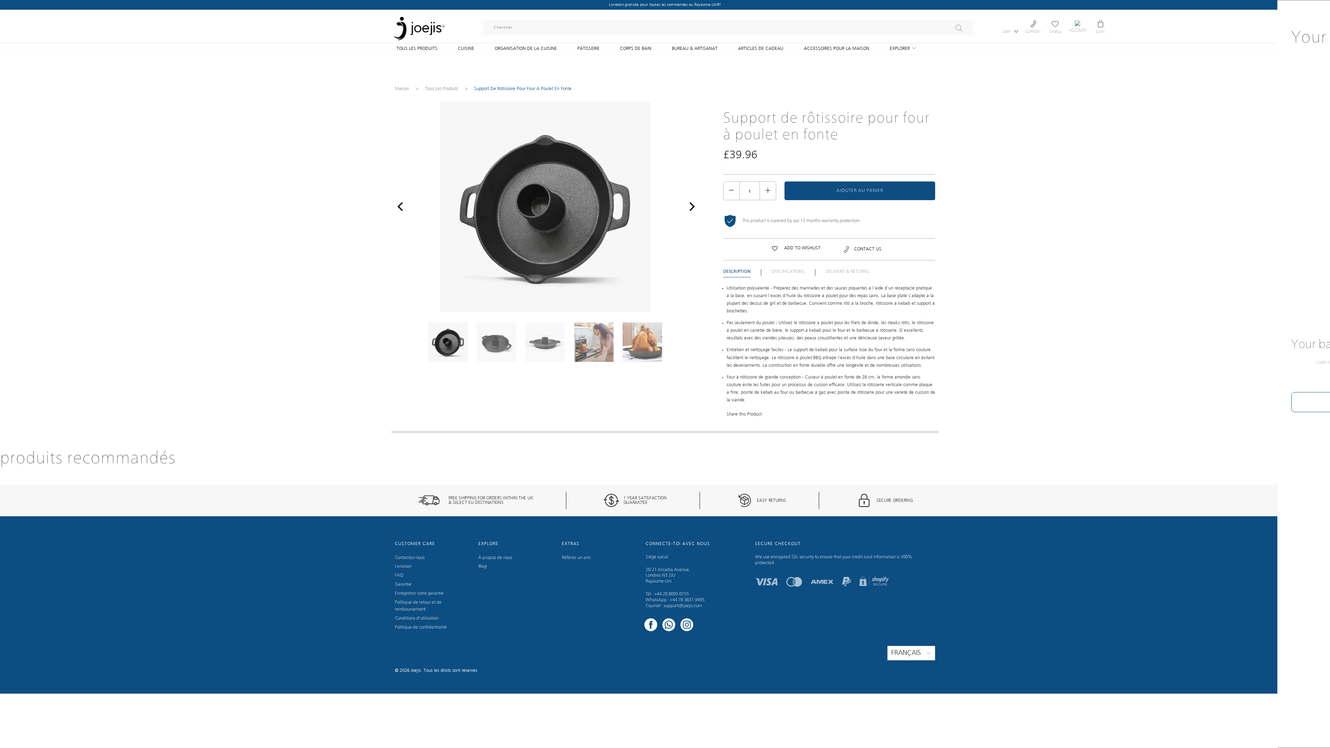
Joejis (416, 670)
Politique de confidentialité (421, 627)
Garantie (403, 584)
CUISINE (466, 48)
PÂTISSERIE (588, 48)
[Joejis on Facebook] (650, 625)
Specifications (788, 271)
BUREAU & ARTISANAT (695, 48)
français (907, 653)
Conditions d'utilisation (416, 618)
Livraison (403, 566)
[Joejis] (419, 24)
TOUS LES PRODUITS (417, 48)
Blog (482, 566)
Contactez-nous (410, 557)
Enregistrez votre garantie (419, 593)
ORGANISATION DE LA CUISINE (526, 48)
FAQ (399, 575)
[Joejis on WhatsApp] (668, 625)
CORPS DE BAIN (635, 48)
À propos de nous (495, 557)
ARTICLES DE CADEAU (760, 48)
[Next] (690, 206)
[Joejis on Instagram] (686, 625)
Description (737, 272)
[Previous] (400, 206)
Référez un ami (576, 557)
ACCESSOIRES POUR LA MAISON (836, 48)
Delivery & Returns (847, 271)
